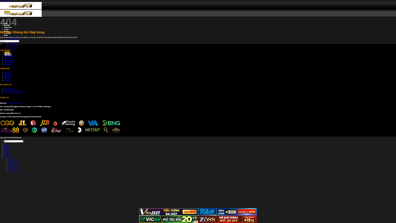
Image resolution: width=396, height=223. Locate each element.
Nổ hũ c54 (8, 58)
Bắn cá (6, 147)
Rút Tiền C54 (12, 45)
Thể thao (7, 155)
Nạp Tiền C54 (13, 43)
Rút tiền (7, 79)
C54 (5, 145)
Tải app (7, 81)
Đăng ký (7, 73)
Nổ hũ (6, 153)
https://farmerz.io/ (14, 103)
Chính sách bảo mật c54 (13, 91)
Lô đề (6, 29)
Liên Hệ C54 (12, 163)
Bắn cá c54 (8, 60)
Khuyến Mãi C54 (14, 39)
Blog (6, 35)
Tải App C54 (12, 49)
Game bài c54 (9, 62)
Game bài (7, 149)
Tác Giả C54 (12, 47)
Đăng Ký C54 (13, 159)
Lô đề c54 (8, 55)
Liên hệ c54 (8, 75)
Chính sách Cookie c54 (13, 93)
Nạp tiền (7, 77)
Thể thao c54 (9, 57)
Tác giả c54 (8, 64)
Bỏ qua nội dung (5, 1)
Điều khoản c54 (10, 89)
